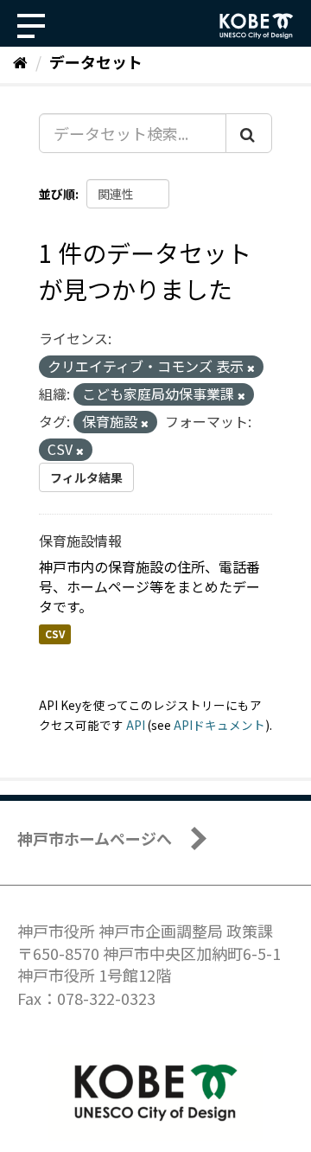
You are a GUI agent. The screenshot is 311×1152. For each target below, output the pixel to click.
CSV (55, 633)
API (135, 724)
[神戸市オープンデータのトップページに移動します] (256, 26)
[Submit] (248, 133)
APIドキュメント (219, 724)
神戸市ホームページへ (94, 838)
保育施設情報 (80, 540)
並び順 (57, 193)
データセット (96, 61)
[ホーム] (20, 61)
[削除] (251, 367)
